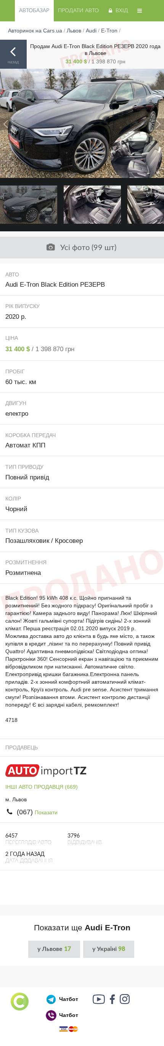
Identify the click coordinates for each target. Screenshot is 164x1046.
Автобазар (34, 10)
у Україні (108, 949)
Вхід (122, 10)
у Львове (54, 949)
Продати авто (78, 10)
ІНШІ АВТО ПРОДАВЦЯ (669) (41, 787)
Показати (46, 812)
